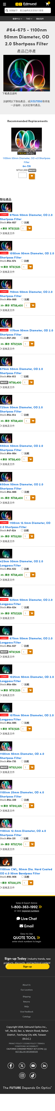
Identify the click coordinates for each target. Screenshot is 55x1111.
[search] (28, 10)
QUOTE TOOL (24, 937)
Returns (26, 1001)
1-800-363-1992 (24, 906)
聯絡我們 (40, 18)
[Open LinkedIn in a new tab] (44, 1066)
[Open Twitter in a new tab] (22, 1066)
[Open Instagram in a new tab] (22, 1076)
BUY (29, 228)
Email (29, 925)
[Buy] (32, 176)
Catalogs (27, 1016)
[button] (24, 906)
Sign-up (27, 966)
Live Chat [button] (29, 918)
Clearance (4, 214)
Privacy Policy (15, 1043)
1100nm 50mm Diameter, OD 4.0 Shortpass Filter (26, 162)
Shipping (27, 996)
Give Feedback (26, 1011)
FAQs (26, 1006)
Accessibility (32, 1046)
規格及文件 (8, 233)
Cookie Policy (30, 1043)
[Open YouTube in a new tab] (33, 1066)
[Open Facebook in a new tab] (11, 1066)
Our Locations (27, 989)
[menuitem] (5, 4)
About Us (27, 984)
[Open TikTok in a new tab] (33, 1076)
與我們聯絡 (36, 101)
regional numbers (30, 910)
